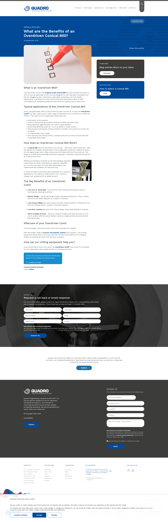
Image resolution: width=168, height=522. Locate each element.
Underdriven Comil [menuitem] (29, 476)
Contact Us (132, 8)
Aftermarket (123, 8)
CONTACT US (90, 479)
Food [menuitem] (45, 474)
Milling (31, 269)
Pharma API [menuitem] (47, 469)
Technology (87, 8)
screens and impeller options (54, 233)
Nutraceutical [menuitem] (48, 478)
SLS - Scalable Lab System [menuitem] (32, 469)
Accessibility (28, 418)
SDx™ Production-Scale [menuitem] (31, 472)
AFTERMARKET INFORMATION (94, 478)
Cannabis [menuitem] (47, 480)
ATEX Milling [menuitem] (68, 476)
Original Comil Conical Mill (55, 93)
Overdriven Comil (62, 247)
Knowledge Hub (110, 8)
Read (105, 93)
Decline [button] (54, 515)
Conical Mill (32, 148)
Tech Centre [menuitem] (68, 478)
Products (78, 8)
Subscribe (106, 73)
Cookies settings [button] (20, 515)
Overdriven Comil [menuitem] (29, 478)
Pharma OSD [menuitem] (48, 472)
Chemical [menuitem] (47, 476)
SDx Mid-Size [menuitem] (28, 474)
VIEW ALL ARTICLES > (32, 27)
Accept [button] (39, 515)
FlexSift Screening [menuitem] (29, 482)
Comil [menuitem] (66, 474)
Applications (98, 8)
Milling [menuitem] (67, 472)
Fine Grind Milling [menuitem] (29, 480)
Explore (84, 368)
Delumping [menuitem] (68, 469)
